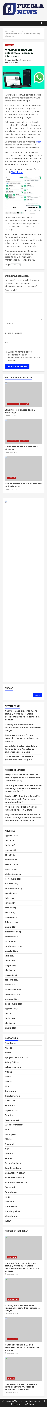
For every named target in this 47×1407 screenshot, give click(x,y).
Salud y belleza (13, 1168)
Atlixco (8, 1072)
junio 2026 (10, 845)
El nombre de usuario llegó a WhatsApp (23, 394)
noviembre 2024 (13, 936)
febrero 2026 (11, 864)
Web (7, 342)
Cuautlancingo (12, 1096)
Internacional (12, 1120)
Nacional (9, 1144)
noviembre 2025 (13, 879)
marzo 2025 (11, 917)
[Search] (41, 23)
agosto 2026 (11, 835)
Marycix (9, 775)
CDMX (8, 1077)
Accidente (10, 1043)
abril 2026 (10, 855)
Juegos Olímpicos (14, 1125)
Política (9, 1153)
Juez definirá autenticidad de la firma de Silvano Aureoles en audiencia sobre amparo (21, 749)
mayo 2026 (10, 850)
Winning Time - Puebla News (20, 807)
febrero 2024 (11, 980)
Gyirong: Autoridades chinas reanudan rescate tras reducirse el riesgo (23, 727)
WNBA (8, 1221)
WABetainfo (17, 172)
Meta (38, 142)
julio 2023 (9, 1013)
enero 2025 (10, 927)
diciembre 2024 (13, 932)
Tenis (7, 1197)
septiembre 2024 (14, 946)
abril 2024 (10, 970)
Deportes (10, 1101)
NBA (7, 1149)
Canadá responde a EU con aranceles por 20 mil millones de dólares (22, 738)
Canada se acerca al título (18, 810)
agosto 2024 (11, 951)
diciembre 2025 (13, 874)
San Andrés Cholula (15, 1173)
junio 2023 (10, 1018)
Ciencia (9, 1081)
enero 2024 (11, 984)
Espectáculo (11, 1110)
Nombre (9, 323)
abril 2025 (10, 912)
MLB (7, 1129)
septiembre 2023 (13, 1004)
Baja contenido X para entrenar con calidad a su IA (23, 468)
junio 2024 (10, 960)
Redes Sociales (13, 1163)
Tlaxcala (9, 1202)
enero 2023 (10, 1028)
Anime (8, 1053)
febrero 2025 (11, 922)
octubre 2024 (12, 941)
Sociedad (10, 1187)
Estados (9, 1115)
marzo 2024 (11, 975)
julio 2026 (10, 840)
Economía (10, 1105)
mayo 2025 (10, 908)
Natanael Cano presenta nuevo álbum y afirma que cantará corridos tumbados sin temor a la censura (23, 1248)
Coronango (11, 1091)
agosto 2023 (11, 1009)
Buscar (9, 688)
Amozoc (9, 1048)
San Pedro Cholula (14, 1178)
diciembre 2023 (13, 989)
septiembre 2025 (13, 888)
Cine (7, 1086)
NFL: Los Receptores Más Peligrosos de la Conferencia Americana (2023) (22, 778)
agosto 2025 (11, 893)
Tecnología (10, 45)
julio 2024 (10, 956)
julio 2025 (9, 898)
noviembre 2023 (13, 994)
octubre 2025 (12, 884)
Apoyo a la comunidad (16, 1057)
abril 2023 (10, 1023)
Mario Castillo (12, 60)
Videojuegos (11, 1216)
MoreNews (16, 1404)
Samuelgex (11, 785)
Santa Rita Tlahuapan (16, 1182)
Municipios (10, 1134)
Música (8, 1139)
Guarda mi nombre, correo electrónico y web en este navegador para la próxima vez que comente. (24, 356)
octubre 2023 (12, 999)
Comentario (11, 290)
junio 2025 (10, 903)
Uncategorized (13, 1211)
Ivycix (8, 796)
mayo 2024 (10, 965)
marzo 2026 (11, 859)
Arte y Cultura (12, 1062)
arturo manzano (13, 404)
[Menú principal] (5, 23)
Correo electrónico (14, 333)
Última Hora (11, 1206)
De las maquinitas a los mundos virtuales (23, 431)
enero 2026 (11, 869)
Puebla (8, 1158)
